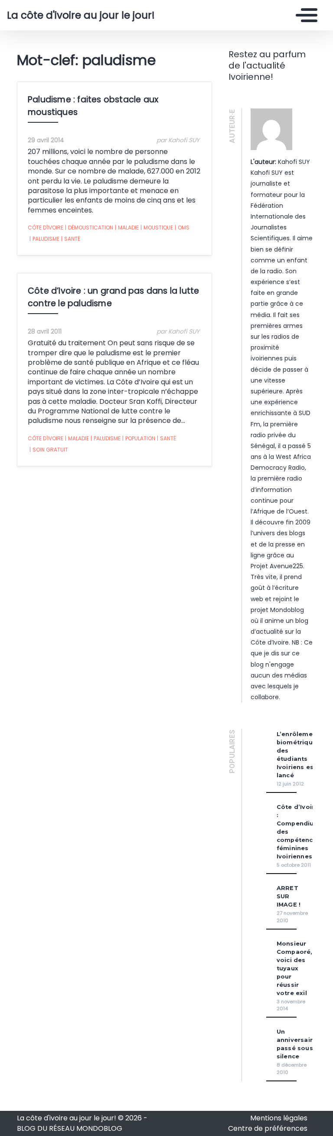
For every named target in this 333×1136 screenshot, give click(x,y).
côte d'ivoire (45, 227)
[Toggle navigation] (304, 15)
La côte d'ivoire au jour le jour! (70, 15)
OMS (182, 227)
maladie (127, 227)
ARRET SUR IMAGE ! (288, 896)
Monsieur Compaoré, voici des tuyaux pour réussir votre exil (295, 968)
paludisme (44, 238)
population (138, 438)
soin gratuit (48, 449)
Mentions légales (278, 1118)
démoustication (89, 227)
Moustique (156, 227)
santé (70, 238)
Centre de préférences (267, 1128)
